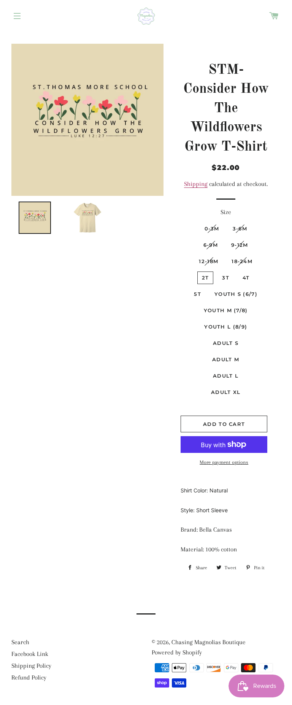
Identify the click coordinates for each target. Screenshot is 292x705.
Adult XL (225, 392)
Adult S (225, 343)
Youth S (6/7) (235, 294)
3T (225, 278)
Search (20, 642)
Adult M (225, 359)
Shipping (196, 183)
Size (226, 212)
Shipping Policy (31, 665)
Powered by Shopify (177, 652)
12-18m (208, 261)
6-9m (210, 245)
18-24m (242, 261)
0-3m (212, 228)
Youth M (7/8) (226, 310)
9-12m (239, 245)
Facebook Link (29, 653)
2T (205, 278)
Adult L (225, 376)
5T (197, 294)
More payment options (224, 462)
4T (246, 278)
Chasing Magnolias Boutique (208, 642)
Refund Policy (28, 677)
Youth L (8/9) (225, 327)
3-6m (240, 228)
